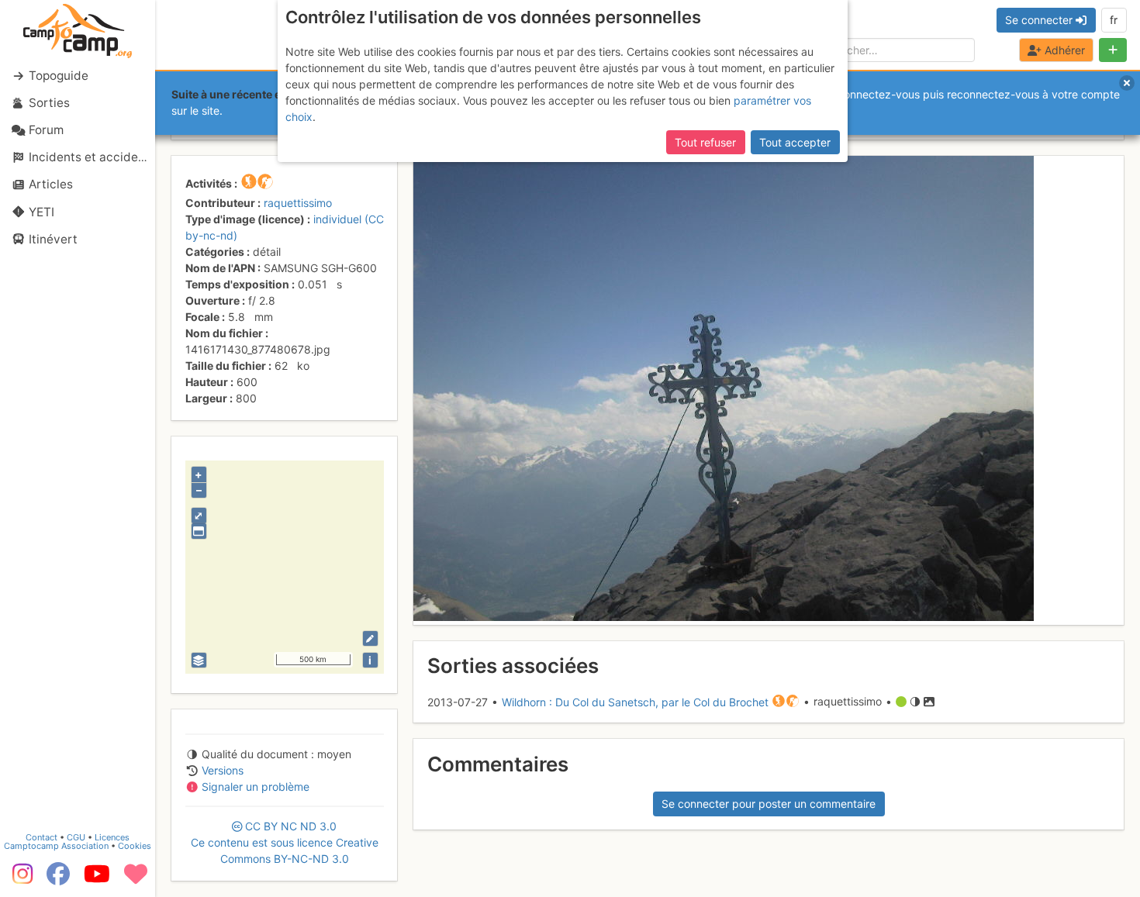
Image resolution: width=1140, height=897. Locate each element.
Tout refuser (705, 142)
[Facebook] (58, 879)
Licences (112, 837)
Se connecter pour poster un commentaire (769, 803)
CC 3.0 (284, 842)
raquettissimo (298, 202)
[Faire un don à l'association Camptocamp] (135, 879)
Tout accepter (795, 142)
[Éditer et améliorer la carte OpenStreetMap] (370, 638)
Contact (41, 837)
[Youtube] (97, 879)
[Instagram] (19, 879)
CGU (76, 837)
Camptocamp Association (56, 845)
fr (1114, 19)
